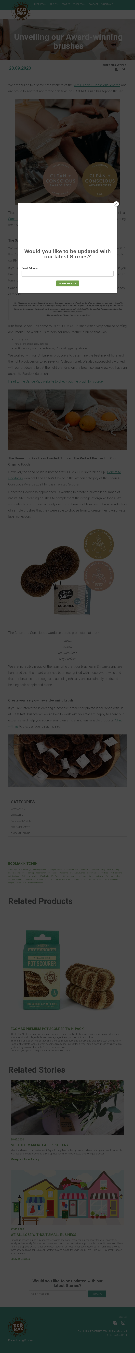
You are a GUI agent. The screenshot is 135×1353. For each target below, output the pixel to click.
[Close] (116, 203)
